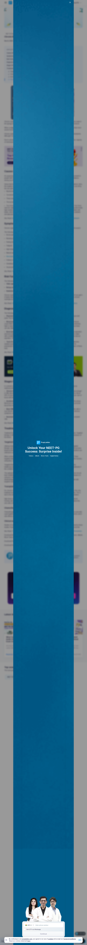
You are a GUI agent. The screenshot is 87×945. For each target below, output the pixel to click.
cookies (50, 939)
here (28, 941)
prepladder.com (27, 939)
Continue (43, 934)
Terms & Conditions (69, 939)
